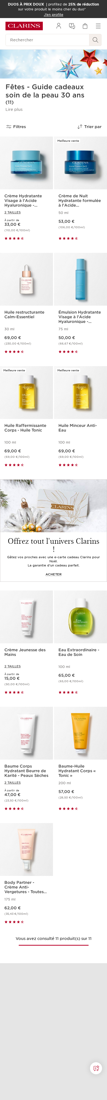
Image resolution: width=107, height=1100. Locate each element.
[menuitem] (58, 26)
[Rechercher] (95, 40)
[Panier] (85, 26)
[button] (13, 109)
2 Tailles (12, 212)
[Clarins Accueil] (24, 26)
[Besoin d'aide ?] (96, 1068)
